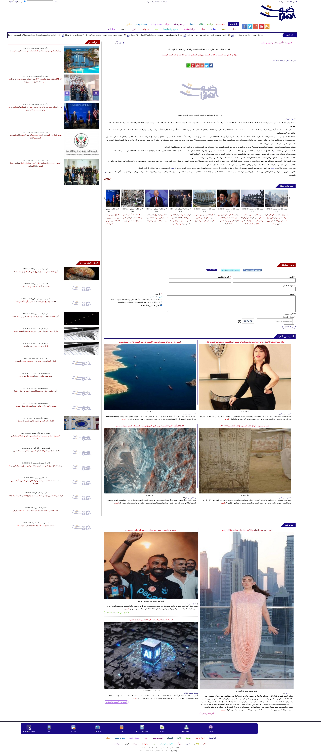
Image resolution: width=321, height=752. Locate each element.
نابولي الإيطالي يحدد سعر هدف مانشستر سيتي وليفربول (35, 361)
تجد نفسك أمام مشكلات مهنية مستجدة (35, 287)
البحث (55, 2)
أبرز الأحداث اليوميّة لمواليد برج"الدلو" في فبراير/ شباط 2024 (35, 272)
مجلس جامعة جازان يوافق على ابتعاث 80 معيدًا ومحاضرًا (36, 406)
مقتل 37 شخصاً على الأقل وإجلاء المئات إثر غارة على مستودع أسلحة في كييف (132, 218)
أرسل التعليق (289, 327)
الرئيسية (288, 43)
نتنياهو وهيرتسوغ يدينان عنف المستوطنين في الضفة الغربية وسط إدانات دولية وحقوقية (157, 218)
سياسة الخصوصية (29, 731)
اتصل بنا (73, 731)
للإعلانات (98, 731)
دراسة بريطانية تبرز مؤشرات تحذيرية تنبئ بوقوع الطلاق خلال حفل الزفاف (35, 495)
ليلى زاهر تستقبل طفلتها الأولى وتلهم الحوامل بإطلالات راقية (246, 530)
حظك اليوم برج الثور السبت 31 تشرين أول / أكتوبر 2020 (35, 301)
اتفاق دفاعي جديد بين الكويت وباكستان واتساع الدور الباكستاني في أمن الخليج (204, 218)
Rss (122, 731)
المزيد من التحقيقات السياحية (116, 613)
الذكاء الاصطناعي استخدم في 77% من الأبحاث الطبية (151, 620)
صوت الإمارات (19, 2)
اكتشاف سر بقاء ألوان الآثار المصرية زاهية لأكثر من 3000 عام (245, 426)
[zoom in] (116, 42)
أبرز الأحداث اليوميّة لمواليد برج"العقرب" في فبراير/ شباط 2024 (35, 316)
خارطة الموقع (186, 731)
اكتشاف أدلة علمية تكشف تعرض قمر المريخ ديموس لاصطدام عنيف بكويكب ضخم (150, 426)
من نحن (162, 731)
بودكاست (211, 731)
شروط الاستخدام (156, 297)
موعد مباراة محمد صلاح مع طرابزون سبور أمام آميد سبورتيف (150, 530)
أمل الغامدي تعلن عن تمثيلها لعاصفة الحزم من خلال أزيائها (35, 391)
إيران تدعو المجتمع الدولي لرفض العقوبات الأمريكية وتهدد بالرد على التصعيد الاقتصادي (72, 35)
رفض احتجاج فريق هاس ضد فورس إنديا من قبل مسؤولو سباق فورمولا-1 (35, 466)
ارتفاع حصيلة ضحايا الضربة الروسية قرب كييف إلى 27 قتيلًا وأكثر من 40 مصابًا (140, 35)
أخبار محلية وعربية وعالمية (271, 43)
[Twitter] (230, 271)
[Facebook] (252, 271)
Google (10, 2)
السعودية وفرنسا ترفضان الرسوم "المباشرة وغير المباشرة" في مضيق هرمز (149, 342)
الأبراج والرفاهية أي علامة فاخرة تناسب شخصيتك (36, 421)
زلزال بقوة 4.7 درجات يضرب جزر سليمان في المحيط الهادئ (36, 331)
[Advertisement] (123, 11)
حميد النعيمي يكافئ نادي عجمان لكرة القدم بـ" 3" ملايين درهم (35, 510)
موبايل (49, 731)
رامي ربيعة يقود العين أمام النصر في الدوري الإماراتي (254, 35)
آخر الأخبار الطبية (207, 713)
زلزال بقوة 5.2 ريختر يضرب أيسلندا (36, 346)
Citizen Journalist (142, 731)
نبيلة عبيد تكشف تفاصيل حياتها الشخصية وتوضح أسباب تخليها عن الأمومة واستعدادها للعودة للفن (245, 342)
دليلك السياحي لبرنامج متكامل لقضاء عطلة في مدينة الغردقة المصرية (35, 51)
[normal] (120, 42)
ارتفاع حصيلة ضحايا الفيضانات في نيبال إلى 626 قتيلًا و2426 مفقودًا (202, 35)
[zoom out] (123, 42)
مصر (173, 122)
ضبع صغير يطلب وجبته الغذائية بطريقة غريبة (35, 376)
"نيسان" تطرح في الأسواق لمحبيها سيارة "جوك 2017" (35, 525)
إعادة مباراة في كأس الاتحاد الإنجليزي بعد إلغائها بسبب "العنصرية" (36, 451)
